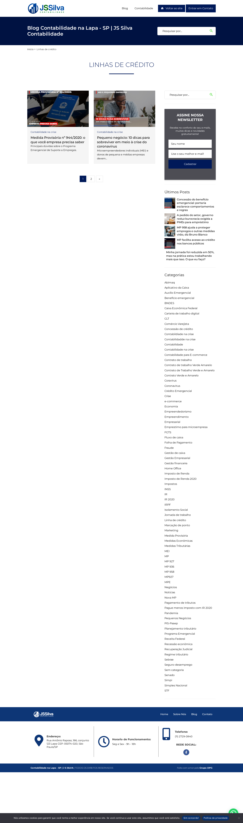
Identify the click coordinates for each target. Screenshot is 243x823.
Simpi (168, 680)
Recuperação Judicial (178, 649)
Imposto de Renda (176, 473)
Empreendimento (176, 416)
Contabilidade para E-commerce (185, 354)
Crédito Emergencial (178, 391)
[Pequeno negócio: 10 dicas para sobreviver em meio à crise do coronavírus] (124, 109)
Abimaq (169, 282)
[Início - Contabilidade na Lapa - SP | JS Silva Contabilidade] (46, 8)
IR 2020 (169, 499)
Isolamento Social (176, 509)
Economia (171, 406)
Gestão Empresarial (177, 458)
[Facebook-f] (186, 752)
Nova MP (170, 597)
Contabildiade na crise (179, 334)
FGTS (167, 432)
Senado (169, 675)
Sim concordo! (191, 818)
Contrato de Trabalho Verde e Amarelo (189, 370)
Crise (167, 396)
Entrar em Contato (200, 8)
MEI (167, 551)
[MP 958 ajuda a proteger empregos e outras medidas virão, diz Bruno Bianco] (169, 231)
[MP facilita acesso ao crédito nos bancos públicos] (169, 243)
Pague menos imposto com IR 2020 (188, 607)
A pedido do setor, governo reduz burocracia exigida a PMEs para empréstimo (195, 219)
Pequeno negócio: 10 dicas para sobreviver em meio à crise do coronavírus (123, 142)
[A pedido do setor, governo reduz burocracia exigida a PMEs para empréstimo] (169, 218)
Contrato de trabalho (178, 360)
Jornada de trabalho (177, 514)
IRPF (167, 504)
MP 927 (169, 561)
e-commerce (173, 401)
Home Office (172, 468)
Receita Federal (174, 638)
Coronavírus (172, 385)
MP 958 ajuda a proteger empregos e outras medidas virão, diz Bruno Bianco (196, 231)
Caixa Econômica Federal (180, 308)
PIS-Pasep (171, 623)
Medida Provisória (176, 535)
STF (166, 690)
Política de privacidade (216, 818)
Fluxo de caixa (173, 437)
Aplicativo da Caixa (176, 287)
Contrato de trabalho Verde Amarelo (188, 365)
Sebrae (169, 659)
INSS (167, 489)
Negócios (170, 587)
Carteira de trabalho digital (181, 313)
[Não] (239, 818)
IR (165, 494)
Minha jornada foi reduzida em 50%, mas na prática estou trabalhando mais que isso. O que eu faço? (190, 256)
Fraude (169, 447)
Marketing (171, 530)
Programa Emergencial (179, 633)
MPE (167, 582)
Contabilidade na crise (43, 132)
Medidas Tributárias (177, 545)
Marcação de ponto (177, 525)
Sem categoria (174, 670)
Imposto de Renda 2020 (180, 478)
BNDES (169, 303)
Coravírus (170, 380)
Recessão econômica (178, 644)
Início (30, 49)
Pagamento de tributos (180, 602)
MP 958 (169, 571)
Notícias (169, 592)
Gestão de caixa (174, 453)
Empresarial (172, 422)
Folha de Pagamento (178, 442)
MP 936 (169, 566)
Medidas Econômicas (178, 540)
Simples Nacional (175, 685)
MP (166, 556)
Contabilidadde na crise (180, 339)
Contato (207, 714)
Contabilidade (144, 8)
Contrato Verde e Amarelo (181, 375)
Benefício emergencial (179, 298)
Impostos (170, 483)
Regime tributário (176, 654)
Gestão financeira (175, 463)
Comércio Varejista (176, 323)
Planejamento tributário (180, 628)
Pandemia (171, 613)
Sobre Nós (179, 714)
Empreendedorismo (177, 411)
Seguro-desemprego (178, 664)
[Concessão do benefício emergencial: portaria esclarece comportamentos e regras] (169, 203)
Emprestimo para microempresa (185, 427)
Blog (125, 8)
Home (164, 714)
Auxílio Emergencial (177, 292)
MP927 (168, 576)
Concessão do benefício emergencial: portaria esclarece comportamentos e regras (195, 205)
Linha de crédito (175, 520)
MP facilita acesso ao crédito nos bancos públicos (196, 241)
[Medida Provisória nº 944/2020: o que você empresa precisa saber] (58, 109)
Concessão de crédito (178, 329)
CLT (166, 318)
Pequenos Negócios (177, 618)
